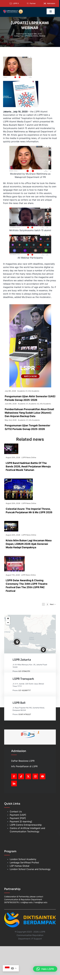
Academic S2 (34, 404)
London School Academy (23, 859)
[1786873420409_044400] (18, 479)
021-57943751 (24, 671)
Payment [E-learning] (21, 821)
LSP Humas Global (19, 865)
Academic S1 (22, 391)
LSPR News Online (31, 36)
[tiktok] (21, 776)
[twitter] (28, 776)
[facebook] (14, 776)
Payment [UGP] (18, 814)
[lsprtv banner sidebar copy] (30, 305)
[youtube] (42, 776)
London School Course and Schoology (30, 869)
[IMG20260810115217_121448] (11, 522)
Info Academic (33, 391)
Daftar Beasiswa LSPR (22, 760)
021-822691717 (24, 690)
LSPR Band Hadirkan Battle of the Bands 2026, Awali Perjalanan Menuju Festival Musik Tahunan (28, 466)
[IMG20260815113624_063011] (11, 444)
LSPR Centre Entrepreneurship (26, 824)
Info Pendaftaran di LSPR (24, 766)
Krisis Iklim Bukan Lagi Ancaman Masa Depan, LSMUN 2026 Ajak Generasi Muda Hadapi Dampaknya (28, 544)
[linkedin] (14, 783)
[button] (17, 642)
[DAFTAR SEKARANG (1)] (13, 10)
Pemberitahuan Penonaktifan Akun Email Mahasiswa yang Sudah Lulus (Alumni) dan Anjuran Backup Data (29, 413)
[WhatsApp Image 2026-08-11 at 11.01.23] (14, 557)
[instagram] (35, 776)
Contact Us (16, 811)
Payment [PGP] (18, 818)
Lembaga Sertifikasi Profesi (24, 862)
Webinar (42, 36)
